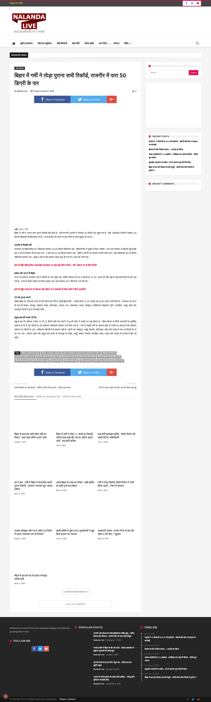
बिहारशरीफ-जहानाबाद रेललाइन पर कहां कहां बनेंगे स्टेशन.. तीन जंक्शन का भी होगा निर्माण (61, 265)
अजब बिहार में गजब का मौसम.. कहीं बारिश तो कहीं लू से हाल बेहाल (75, 484)
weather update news (24, 357)
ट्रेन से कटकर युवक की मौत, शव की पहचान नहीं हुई (117, 386)
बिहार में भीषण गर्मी (104, 357)
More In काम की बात (72, 397)
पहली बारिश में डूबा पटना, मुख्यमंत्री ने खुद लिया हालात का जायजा (75, 532)
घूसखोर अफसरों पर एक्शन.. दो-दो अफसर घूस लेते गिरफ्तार (170, 162)
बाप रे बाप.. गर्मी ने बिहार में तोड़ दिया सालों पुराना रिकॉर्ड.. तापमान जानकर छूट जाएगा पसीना (33, 486)
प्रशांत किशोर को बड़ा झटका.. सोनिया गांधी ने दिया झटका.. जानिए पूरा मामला (42, 386)
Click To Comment (75, 604)
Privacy (63, 699)
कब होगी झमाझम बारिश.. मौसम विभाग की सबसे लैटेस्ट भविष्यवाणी (116, 436)
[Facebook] (186, 3)
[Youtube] (197, 3)
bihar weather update (51, 353)
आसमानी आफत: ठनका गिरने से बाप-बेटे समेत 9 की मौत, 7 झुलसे (116, 532)
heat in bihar (94, 353)
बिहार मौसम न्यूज (57, 361)
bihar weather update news (75, 353)
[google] (112, 99)
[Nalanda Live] (28, 11)
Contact (71, 699)
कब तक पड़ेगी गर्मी (43, 357)
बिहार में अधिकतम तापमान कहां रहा (64, 357)
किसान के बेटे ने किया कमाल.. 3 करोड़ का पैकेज (166, 149)
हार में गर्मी (119, 361)
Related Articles (24, 397)
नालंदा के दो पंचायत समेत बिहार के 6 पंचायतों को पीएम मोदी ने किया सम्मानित (55, 289)
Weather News (109, 353)
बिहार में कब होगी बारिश (87, 357)
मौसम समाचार (85, 361)
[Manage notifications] (5, 696)
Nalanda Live (22, 91)
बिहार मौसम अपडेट (22, 361)
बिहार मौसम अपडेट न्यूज (39, 361)
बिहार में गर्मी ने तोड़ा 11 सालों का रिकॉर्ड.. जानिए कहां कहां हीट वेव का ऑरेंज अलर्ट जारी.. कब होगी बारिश (75, 437)
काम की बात (20, 68)
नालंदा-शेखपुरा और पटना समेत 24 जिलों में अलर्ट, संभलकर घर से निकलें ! (33, 532)
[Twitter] (192, 3)
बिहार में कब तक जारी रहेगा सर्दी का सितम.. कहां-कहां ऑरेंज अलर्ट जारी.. (31, 436)
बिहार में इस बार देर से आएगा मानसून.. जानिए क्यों (31, 577)
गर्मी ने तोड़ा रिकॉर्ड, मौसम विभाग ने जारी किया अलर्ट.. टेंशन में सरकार (116, 484)
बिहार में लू (116, 357)
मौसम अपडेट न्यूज (71, 361)
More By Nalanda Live (48, 397)
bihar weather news (30, 353)
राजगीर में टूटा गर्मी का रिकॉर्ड (103, 361)
